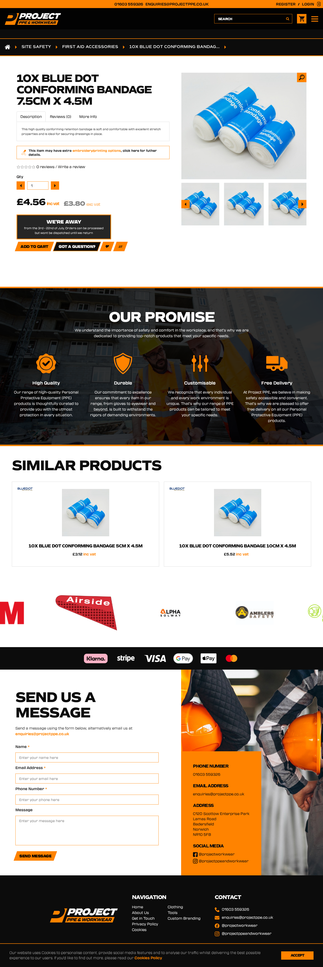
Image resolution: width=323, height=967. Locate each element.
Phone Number (31, 788)
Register (286, 4)
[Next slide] (302, 204)
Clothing (175, 906)
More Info (88, 116)
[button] (199, 204)
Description (31, 116)
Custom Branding (184, 918)
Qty (20, 176)
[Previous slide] (185, 204)
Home (137, 906)
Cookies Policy (148, 957)
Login (308, 4)
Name (22, 746)
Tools (173, 912)
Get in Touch (143, 918)
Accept (297, 955)
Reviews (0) (60, 116)
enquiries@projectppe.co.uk (177, 4)
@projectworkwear (217, 854)
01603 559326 (128, 4)
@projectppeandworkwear (224, 861)
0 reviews (45, 166)
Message (24, 809)
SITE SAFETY (36, 46)
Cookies (139, 929)
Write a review (71, 166)
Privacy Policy (145, 924)
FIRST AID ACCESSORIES (90, 46)
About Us (140, 912)
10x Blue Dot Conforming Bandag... (174, 46)
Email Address (30, 767)
